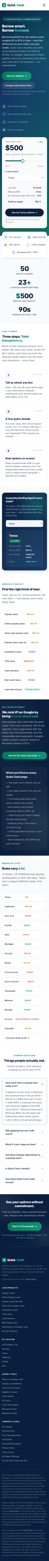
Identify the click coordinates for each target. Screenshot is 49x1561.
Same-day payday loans (22, 633)
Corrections (7, 1439)
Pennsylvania (19, 972)
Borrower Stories (9, 1409)
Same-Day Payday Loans (13, 1306)
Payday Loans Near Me (12, 1301)
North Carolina (19, 981)
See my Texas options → (24, 212)
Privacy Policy (8, 1448)
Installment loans (20, 651)
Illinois (17, 963)
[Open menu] (44, 5)
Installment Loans (10, 1310)
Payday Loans (8, 1293)
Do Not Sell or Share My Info (14, 1461)
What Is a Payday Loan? (12, 1379)
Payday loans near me (21, 642)
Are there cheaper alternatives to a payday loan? (22, 1156)
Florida (17, 925)
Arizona (22, 1019)
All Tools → (7, 1400)
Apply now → (31, 561)
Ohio (17, 934)
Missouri (18, 1000)
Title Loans (7, 1314)
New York (18, 916)
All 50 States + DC (10, 1345)
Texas (16, 897)
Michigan (18, 944)
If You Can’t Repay (10, 1405)
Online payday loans (21, 623)
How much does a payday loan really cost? (21, 1084)
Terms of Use (8, 1452)
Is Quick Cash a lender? (17, 1168)
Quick (13, 5)
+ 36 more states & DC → (17, 1038)
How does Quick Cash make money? (20, 1181)
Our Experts (7, 1427)
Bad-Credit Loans (9, 1323)
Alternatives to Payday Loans (15, 1327)
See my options (15, 76)
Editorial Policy (8, 1431)
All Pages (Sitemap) (10, 1456)
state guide (14, 1511)
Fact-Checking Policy (11, 1435)
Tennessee (18, 991)
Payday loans (19, 614)
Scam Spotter (8, 1396)
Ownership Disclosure (11, 1444)
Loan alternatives (22, 689)
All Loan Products (9, 1331)
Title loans (19, 661)
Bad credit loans (20, 680)
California (18, 906)
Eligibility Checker (9, 1392)
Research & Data (9, 1413)
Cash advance (19, 670)
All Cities (6, 1349)
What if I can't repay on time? (20, 1144)
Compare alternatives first (18, 85)
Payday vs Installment (12, 1384)
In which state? (12, 171)
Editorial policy (31, 1279)
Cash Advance (8, 1318)
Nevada (17, 1009)
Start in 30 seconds (23, 1226)
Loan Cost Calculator (11, 1388)
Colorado (18, 1028)
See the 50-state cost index (22, 755)
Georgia (17, 953)
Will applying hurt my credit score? (19, 1132)
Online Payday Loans (11, 1297)
